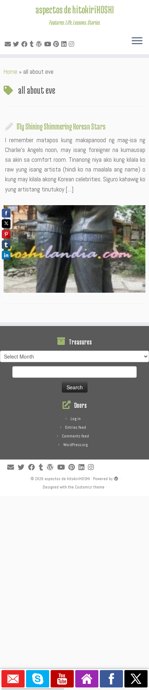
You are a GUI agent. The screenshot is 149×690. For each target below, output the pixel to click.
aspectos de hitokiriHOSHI (74, 9)
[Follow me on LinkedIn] (65, 44)
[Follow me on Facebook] (25, 44)
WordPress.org (75, 444)
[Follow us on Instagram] (72, 44)
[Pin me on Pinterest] (57, 44)
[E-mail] (9, 44)
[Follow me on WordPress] (40, 44)
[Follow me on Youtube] (48, 44)
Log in (76, 418)
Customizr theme (90, 487)
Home (10, 72)
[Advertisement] (74, 570)
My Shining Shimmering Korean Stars (61, 126)
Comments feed (75, 436)
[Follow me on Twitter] (17, 44)
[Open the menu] (137, 41)
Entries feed (75, 427)
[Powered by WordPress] (116, 477)
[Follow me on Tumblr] (33, 44)
